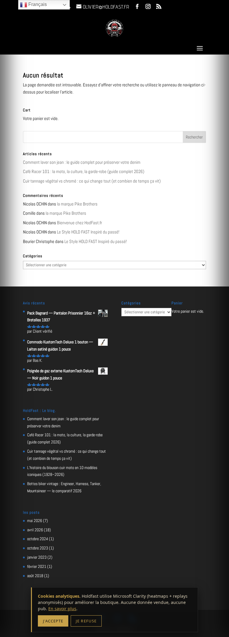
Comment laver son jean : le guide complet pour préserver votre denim (81, 162)
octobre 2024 (37, 538)
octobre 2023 (37, 548)
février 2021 (36, 566)
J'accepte (53, 621)
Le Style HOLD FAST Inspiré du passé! (88, 232)
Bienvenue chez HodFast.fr (79, 222)
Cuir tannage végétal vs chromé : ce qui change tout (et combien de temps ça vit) (92, 181)
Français (37, 4)
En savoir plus (62, 608)
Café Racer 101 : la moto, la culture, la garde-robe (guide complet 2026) (83, 171)
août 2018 (35, 575)
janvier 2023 (37, 557)
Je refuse (86, 621)
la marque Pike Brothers (77, 204)
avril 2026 (35, 529)
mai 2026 (34, 520)
